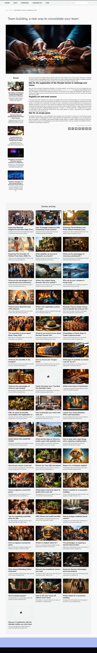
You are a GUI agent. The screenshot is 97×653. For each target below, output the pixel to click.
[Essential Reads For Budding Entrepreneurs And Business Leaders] (16, 130)
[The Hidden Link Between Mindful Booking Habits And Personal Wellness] (16, 86)
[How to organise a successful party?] (21, 480)
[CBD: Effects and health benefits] (48, 507)
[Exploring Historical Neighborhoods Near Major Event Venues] (16, 108)
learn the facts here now (67, 90)
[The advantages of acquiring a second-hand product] (76, 533)
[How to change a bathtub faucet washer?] (76, 507)
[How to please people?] (21, 586)
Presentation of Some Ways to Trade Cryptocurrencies (74, 334)
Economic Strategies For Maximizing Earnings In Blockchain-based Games (15, 183)
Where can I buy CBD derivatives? (48, 465)
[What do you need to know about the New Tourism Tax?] (48, 323)
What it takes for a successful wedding (74, 597)
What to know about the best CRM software (19, 308)
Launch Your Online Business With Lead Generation (74, 414)
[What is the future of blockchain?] (76, 376)
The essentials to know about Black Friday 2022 (19, 334)
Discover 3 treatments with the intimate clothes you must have (20, 623)
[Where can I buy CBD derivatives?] (48, 456)
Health (15, 3)
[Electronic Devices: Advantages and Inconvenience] (76, 559)
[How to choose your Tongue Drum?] (48, 350)
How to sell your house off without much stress (46, 597)
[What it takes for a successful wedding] (76, 586)
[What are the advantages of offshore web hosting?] (21, 376)
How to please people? (17, 596)
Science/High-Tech (37, 3)
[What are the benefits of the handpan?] (21, 350)
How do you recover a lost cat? (20, 465)
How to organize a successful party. (19, 544)
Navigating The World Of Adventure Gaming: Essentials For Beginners (15, 161)
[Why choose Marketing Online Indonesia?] (21, 559)
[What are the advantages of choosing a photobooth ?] (76, 244)
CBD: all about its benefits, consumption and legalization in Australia (20, 415)
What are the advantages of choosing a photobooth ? (73, 255)
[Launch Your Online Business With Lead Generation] (76, 403)
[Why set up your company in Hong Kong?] (76, 271)
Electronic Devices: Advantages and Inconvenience (74, 570)
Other (47, 3)
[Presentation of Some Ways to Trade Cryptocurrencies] (76, 323)
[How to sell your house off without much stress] (48, 586)
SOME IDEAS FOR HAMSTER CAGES (19, 440)
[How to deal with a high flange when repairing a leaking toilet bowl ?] (76, 429)
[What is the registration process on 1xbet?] (48, 297)
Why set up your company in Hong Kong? (74, 281)
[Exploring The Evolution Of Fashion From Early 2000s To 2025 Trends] (21, 244)
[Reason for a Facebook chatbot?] (76, 456)
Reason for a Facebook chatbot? (75, 465)
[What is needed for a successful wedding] (76, 480)
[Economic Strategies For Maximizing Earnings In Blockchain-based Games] (16, 175)
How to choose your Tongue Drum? (46, 361)
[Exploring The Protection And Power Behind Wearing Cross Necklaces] (76, 218)
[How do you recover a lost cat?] (21, 456)
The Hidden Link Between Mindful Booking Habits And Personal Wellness (16, 94)
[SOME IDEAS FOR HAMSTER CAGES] (21, 429)
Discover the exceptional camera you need (48, 570)
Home (7, 10)
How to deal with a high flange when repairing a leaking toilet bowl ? (74, 441)
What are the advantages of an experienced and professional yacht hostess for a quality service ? (21, 283)
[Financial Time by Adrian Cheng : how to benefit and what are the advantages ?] (76, 297)
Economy (7, 3)
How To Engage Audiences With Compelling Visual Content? (48, 228)
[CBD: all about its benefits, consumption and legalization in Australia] (21, 403)
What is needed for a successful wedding (75, 491)
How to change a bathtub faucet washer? (75, 517)
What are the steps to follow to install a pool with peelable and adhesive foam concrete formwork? (48, 442)
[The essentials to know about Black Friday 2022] (21, 323)
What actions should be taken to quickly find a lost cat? (48, 491)
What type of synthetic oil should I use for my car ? (75, 361)
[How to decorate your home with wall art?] (48, 403)
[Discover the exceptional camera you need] (48, 559)
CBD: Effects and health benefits (48, 516)
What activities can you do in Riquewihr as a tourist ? (46, 255)
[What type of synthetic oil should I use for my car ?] (76, 350)
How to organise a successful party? (19, 491)
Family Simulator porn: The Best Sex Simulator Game (48, 387)
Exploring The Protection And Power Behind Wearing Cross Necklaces (74, 229)
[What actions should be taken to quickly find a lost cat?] (48, 480)
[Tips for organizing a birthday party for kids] (21, 507)
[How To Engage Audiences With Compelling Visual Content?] (48, 218)
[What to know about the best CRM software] (21, 297)
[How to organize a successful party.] (21, 533)
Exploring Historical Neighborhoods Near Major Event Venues (16, 116)
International (25, 3)
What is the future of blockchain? (75, 386)
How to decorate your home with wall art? (48, 414)
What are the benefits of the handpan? (19, 361)
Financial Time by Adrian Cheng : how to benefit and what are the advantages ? (75, 309)
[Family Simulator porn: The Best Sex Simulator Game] (48, 376)
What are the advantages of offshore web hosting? (19, 387)
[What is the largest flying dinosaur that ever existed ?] (48, 271)
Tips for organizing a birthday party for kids (19, 517)
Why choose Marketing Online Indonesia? (19, 570)
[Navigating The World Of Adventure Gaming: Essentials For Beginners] (16, 152)
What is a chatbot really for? (46, 543)
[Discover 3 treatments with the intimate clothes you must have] (21, 612)
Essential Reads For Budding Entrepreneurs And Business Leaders (16, 138)
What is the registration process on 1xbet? (48, 308)
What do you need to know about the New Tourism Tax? (48, 334)
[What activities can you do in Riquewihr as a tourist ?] (48, 244)
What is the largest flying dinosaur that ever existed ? (46, 281)
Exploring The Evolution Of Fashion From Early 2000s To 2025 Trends (19, 256)
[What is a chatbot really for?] (48, 533)
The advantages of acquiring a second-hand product (74, 544)
